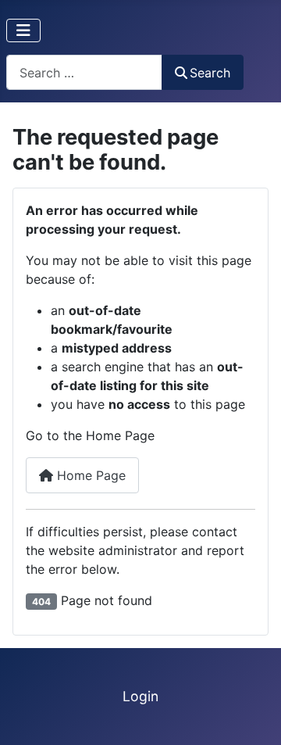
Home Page (89, 475)
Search (210, 73)
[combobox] (84, 72)
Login (140, 696)
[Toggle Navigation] (23, 30)
